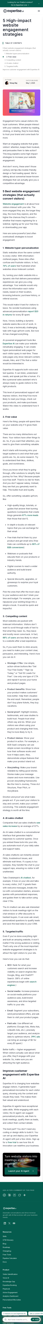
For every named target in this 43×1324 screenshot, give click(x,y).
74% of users (9, 266)
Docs (5, 1262)
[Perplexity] (14, 1195)
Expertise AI (9, 343)
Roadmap (6, 1247)
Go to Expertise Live (19, 5)
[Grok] (19, 1195)
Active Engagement (10, 1292)
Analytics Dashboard (10, 1296)
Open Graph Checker (11, 1316)
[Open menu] (38, 11)
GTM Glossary (8, 1240)
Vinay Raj (13, 83)
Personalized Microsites (12, 1300)
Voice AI (6, 1278)
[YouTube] (14, 1223)
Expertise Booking (10, 1285)
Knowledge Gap (9, 1281)
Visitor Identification (10, 1274)
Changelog (7, 1251)
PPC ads (36, 1036)
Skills (5, 1236)
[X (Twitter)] (9, 1223)
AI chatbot (26, 877)
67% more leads (30, 515)
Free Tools (7, 1255)
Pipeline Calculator (10, 1258)
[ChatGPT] (4, 1195)
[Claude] (9, 1195)
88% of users (9, 637)
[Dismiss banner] (38, 3)
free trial (12, 1142)
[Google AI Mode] (24, 1195)
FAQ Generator (8, 1323)
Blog (4, 1244)
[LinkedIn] (5, 1223)
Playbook (6, 1289)
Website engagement (13, 204)
